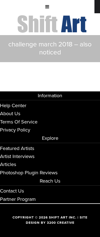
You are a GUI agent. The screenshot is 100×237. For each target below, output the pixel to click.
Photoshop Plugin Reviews (29, 173)
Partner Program (18, 199)
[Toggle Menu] (47, 6)
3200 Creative (60, 223)
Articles (8, 164)
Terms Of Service (19, 122)
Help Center (13, 105)
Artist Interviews (17, 156)
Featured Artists (17, 148)
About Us (10, 113)
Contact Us (12, 191)
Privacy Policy (15, 130)
